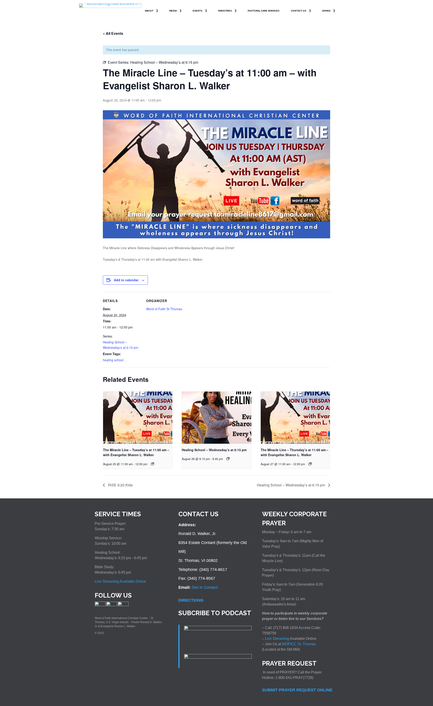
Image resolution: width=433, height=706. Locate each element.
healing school (113, 360)
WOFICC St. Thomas (299, 644)
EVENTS (197, 11)
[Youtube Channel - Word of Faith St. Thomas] (123, 605)
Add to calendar (126, 280)
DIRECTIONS (190, 600)
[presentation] (137, 417)
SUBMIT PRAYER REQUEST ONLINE (297, 690)
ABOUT (149, 11)
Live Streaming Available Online (120, 581)
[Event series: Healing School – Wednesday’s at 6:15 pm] (152, 463)
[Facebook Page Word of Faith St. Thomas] (100, 605)
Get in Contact (205, 587)
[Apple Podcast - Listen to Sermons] (218, 629)
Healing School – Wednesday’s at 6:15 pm (214, 450)
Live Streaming (276, 638)
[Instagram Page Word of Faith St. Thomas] (111, 605)
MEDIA (173, 11)
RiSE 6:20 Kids (120, 485)
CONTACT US (298, 11)
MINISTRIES (225, 11)
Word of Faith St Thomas (164, 309)
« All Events (113, 33)
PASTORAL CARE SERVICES (263, 11)
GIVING (326, 11)
